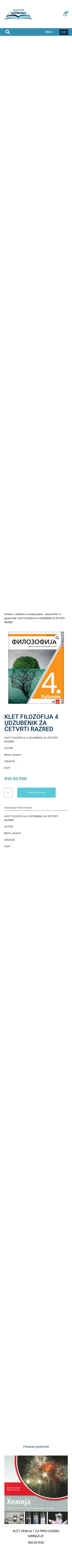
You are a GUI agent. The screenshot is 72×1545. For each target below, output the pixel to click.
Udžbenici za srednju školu (29, 614)
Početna (8, 614)
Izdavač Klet (51, 614)
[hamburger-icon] (64, 32)
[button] (8, 32)
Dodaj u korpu (36, 792)
